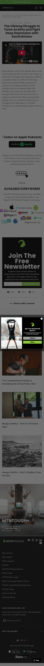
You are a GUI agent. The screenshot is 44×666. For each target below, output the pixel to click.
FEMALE (32, 338)
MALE (32, 342)
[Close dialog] (42, 319)
